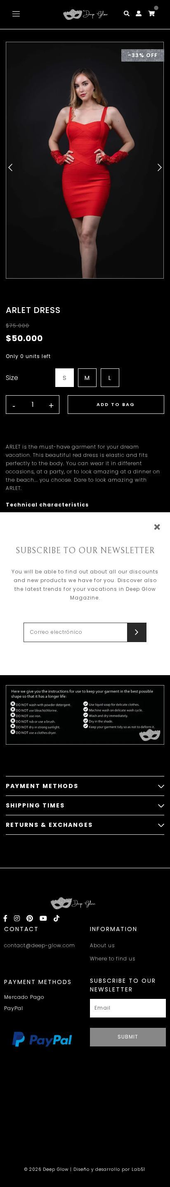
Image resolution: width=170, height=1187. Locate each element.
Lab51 (138, 1169)
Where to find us (112, 958)
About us (102, 945)
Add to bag (116, 404)
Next (159, 167)
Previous (10, 167)
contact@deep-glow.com (39, 945)
